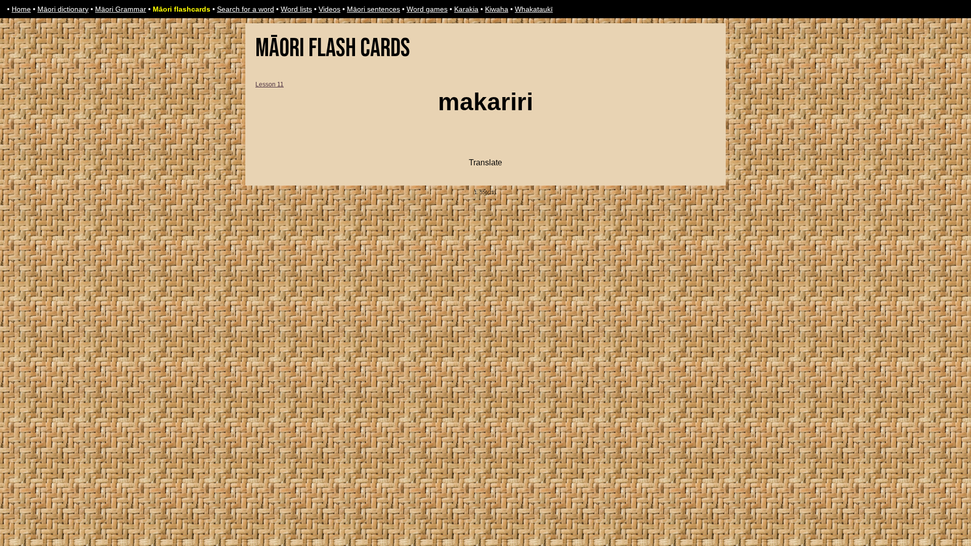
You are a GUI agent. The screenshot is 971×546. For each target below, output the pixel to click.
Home (21, 9)
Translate (485, 162)
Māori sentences (373, 9)
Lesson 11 (269, 84)
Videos (329, 9)
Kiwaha (496, 9)
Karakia (466, 9)
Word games (427, 9)
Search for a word (245, 9)
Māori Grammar (120, 9)
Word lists (296, 9)
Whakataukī (534, 9)
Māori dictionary (63, 9)
